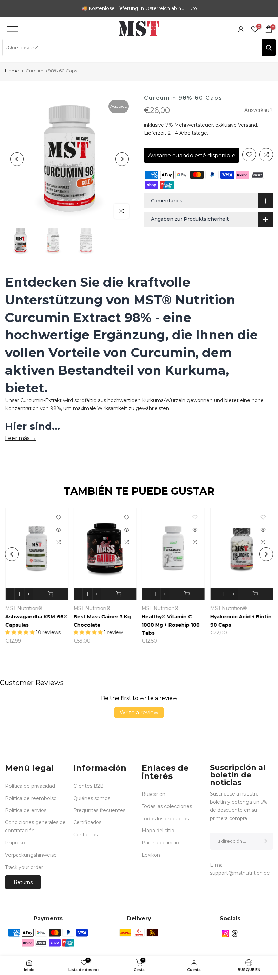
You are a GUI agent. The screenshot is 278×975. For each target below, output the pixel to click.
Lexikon (151, 855)
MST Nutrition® (230, 608)
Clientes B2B (88, 786)
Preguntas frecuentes (99, 810)
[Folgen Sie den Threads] (234, 933)
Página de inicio (160, 843)
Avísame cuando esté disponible (191, 155)
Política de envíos (25, 810)
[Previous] (17, 159)
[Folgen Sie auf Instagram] (225, 933)
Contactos (85, 835)
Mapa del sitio (158, 830)
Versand (247, 125)
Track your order (24, 867)
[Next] (122, 159)
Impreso (15, 843)
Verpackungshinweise (31, 855)
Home (12, 70)
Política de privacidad (30, 786)
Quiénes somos (91, 798)
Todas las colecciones (167, 806)
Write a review (139, 712)
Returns (23, 882)
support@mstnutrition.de (240, 873)
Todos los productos (165, 819)
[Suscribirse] (263, 841)
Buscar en (153, 794)
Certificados (87, 822)
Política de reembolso (31, 798)
